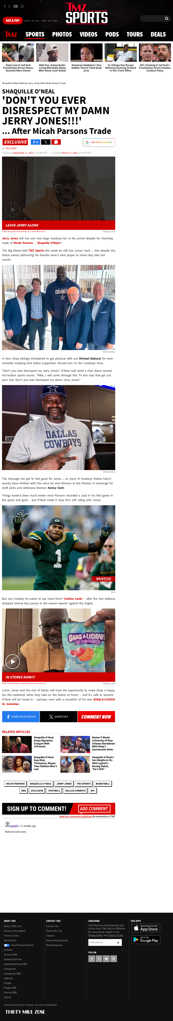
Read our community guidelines (75, 816)
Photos (62, 35)
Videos (88, 35)
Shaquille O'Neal (40, 783)
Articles (8, 950)
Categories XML (12, 973)
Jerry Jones (63, 783)
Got (13, 21)
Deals (158, 35)
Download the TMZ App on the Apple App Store (145, 928)
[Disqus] (59, 862)
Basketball (102, 783)
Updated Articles (13, 959)
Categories (10, 969)
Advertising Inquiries (57, 940)
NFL (92, 790)
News (10, 34)
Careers (50, 935)
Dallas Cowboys (75, 790)
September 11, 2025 (23, 152)
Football (54, 790)
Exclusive (37, 790)
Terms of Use (11, 935)
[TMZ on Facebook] (5, 6)
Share (23, 716)
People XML (10, 987)
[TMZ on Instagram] (22, 6)
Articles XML (11, 954)
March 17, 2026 (70, 152)
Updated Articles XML (15, 964)
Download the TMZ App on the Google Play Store (145, 939)
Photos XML (10, 992)
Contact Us (52, 926)
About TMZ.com (13, 926)
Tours (135, 35)
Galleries (8, 978)
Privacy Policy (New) (15, 931)
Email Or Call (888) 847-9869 (40, 21)
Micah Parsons (15, 783)
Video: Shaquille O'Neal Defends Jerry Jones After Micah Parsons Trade (24, 231)
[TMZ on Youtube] (15, 6)
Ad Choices (10, 940)
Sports (35, 35)
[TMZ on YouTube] (106, 958)
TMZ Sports (36, 250)
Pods (112, 35)
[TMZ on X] (10, 6)
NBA (23, 790)
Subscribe (118, 942)
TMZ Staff (11, 148)
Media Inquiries (54, 945)
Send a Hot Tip (54, 931)
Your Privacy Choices (22, 945)
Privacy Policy (95, 935)
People (7, 983)
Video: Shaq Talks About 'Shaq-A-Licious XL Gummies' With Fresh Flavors (24, 683)
